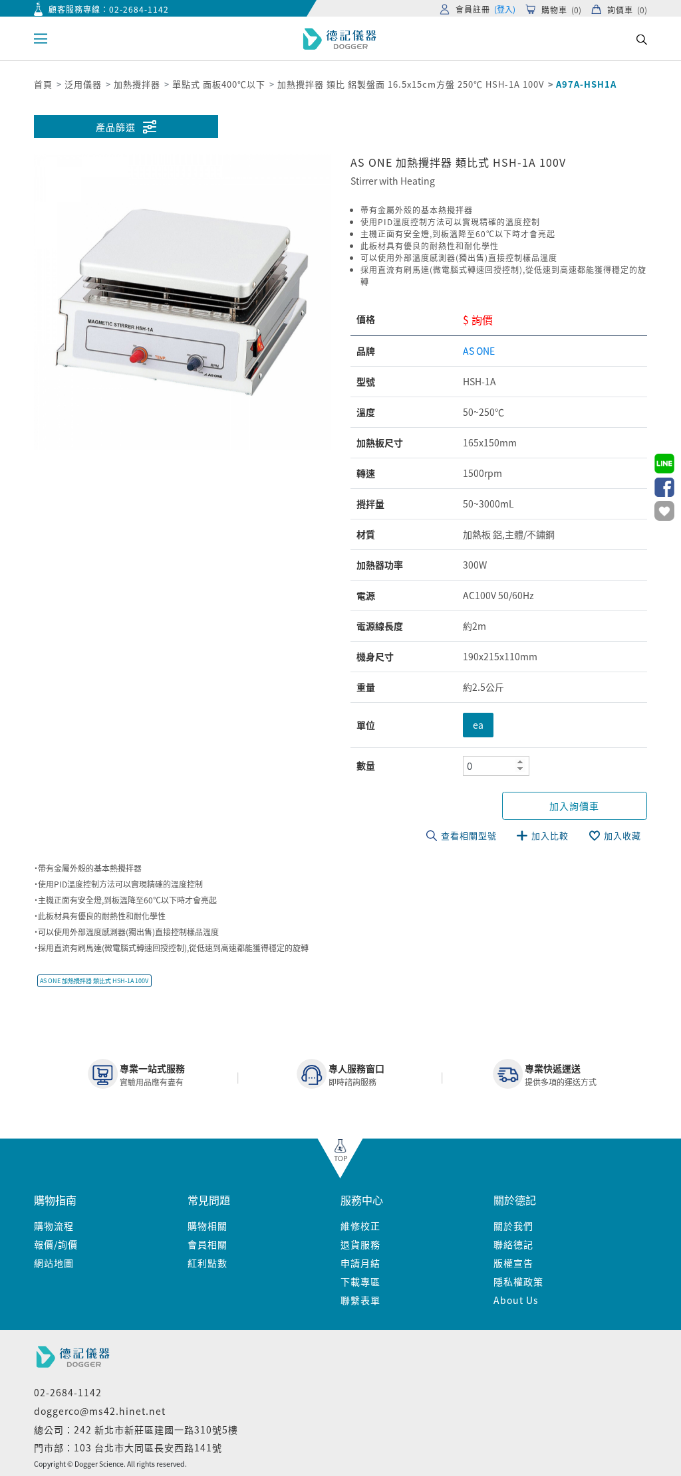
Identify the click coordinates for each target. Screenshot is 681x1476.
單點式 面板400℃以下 (218, 84)
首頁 (43, 84)
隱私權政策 (518, 1281)
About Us (516, 1300)
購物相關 (207, 1225)
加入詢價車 (574, 805)
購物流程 (54, 1225)
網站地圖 (54, 1262)
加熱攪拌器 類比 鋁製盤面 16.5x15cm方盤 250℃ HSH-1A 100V (410, 84)
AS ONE (479, 350)
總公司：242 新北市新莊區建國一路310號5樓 (136, 1429)
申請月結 (360, 1262)
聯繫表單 (360, 1300)
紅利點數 (207, 1262)
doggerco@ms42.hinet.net (100, 1411)
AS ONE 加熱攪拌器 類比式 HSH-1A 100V (94, 980)
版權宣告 (513, 1262)
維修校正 (360, 1225)
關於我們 (513, 1225)
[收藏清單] (664, 511)
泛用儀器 (83, 84)
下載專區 (360, 1281)
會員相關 (207, 1244)
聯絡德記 (513, 1244)
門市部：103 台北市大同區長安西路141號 (128, 1447)
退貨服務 (360, 1244)
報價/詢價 (56, 1244)
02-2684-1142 (139, 9)
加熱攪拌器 (137, 84)
